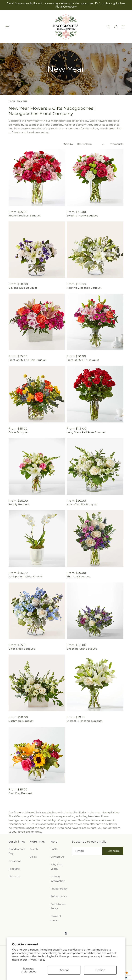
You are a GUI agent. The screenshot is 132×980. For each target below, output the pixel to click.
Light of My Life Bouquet (83, 359)
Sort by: (69, 144)
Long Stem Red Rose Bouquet (86, 432)
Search (34, 849)
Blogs (33, 856)
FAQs (54, 849)
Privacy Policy (36, 959)
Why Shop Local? (57, 866)
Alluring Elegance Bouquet (84, 287)
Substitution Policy (58, 906)
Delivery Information (58, 878)
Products (14, 868)
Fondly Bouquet (19, 504)
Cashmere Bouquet (21, 720)
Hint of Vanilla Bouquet (82, 504)
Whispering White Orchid (25, 576)
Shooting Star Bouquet (82, 648)
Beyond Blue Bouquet (23, 287)
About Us (14, 876)
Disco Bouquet (18, 432)
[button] (7, 26)
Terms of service (56, 918)
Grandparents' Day (17, 851)
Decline (100, 970)
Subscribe (113, 850)
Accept (64, 970)
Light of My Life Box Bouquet (28, 359)
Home (12, 101)
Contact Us (57, 856)
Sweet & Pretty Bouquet (82, 215)
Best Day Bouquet (20, 793)
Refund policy (59, 896)
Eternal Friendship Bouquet (85, 720)
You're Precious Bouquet (25, 215)
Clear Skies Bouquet (22, 648)
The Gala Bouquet (78, 576)
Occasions (15, 861)
